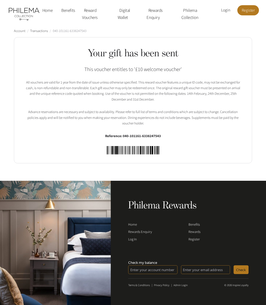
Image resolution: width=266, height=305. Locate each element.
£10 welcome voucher (158, 69)
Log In (132, 239)
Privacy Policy (161, 285)
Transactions (39, 30)
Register (248, 10)
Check (241, 269)
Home (47, 10)
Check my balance (142, 262)
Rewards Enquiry (155, 14)
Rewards (194, 231)
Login (225, 10)
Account (19, 30)
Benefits (68, 10)
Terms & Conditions (139, 285)
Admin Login (181, 285)
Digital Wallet (124, 14)
